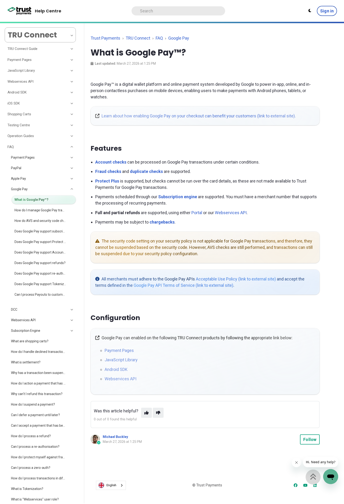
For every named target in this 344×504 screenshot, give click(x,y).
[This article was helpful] (146, 413)
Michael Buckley (115, 437)
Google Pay (178, 38)
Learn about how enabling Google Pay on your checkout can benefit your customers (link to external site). (199, 115)
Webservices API (231, 212)
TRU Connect (138, 38)
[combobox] (111, 485)
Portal (196, 212)
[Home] (19, 11)
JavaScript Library (121, 359)
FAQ (159, 38)
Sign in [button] (327, 10)
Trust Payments (105, 38)
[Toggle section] (72, 49)
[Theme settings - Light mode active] (310, 11)
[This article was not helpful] (158, 413)
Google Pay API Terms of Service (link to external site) (183, 285)
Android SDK (116, 369)
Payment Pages (119, 350)
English (111, 485)
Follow (309, 439)
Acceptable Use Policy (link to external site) (236, 278)
